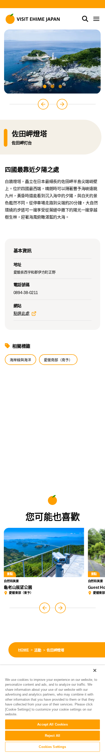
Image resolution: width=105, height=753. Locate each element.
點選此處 (22, 313)
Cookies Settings (52, 747)
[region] (52, 709)
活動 (37, 650)
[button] (44, 86)
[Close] (94, 670)
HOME (23, 650)
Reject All (52, 735)
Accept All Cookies (52, 724)
